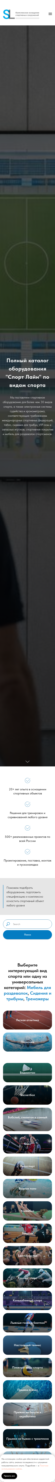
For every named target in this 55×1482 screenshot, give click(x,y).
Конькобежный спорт (27, 1300)
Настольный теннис (27, 1345)
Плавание (27, 1042)
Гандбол (27, 1233)
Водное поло (27, 1188)
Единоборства (27, 1255)
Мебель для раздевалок (27, 990)
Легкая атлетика (27, 1020)
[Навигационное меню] (50, 14)
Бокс (27, 1144)
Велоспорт (27, 1166)
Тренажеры (37, 998)
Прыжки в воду (27, 1390)
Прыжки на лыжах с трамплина (27, 1438)
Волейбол (27, 1211)
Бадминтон (27, 1072)
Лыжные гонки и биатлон (27, 1323)
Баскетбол (27, 1095)
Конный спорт (27, 1278)
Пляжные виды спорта (27, 1367)
